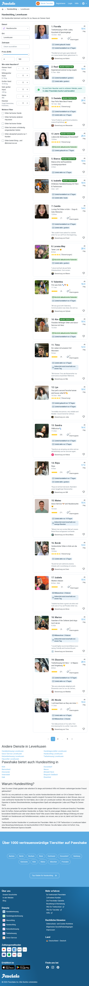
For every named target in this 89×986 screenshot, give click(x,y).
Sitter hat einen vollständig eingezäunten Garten (15, 128)
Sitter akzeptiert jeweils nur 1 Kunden (16, 135)
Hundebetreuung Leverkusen (13, 751)
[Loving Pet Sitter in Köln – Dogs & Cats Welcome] (60, 222)
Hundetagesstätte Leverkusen (55, 751)
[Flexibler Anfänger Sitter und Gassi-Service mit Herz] (60, 328)
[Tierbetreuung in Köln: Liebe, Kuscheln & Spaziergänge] (60, 42)
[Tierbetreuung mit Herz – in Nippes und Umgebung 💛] (60, 675)
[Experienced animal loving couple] (60, 73)
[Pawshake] (9, 3)
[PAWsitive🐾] (60, 440)
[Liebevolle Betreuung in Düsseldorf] (60, 142)
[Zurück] (48, 739)
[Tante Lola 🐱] (60, 260)
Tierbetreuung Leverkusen (53, 756)
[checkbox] (3, 113)
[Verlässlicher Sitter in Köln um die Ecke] (60, 556)
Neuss (46, 769)
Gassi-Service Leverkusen (12, 754)
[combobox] (16, 28)
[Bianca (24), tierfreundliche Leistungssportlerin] (60, 165)
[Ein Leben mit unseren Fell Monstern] (60, 362)
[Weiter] (72, 739)
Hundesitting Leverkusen (53, 754)
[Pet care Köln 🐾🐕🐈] (60, 296)
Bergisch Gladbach (51, 775)
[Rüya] (60, 477)
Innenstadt (6, 775)
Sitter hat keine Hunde (13, 113)
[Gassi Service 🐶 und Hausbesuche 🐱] (60, 517)
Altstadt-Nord (49, 772)
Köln (3, 767)
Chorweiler (6, 772)
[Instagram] (53, 967)
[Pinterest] (58, 967)
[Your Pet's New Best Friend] (60, 112)
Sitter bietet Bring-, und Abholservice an (13, 141)
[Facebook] (47, 967)
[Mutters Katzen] (60, 593)
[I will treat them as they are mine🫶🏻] (60, 714)
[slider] (2, 54)
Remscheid (6, 769)
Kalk (3, 777)
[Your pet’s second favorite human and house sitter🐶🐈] (60, 402)
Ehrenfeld (47, 777)
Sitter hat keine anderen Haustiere (14, 118)
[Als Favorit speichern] (83, 58)
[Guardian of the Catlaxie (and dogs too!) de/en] (60, 634)
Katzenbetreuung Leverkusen (13, 756)
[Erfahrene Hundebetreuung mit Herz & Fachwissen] (60, 189)
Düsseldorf (48, 767)
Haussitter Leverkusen (10, 759)
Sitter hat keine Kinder (13, 124)
